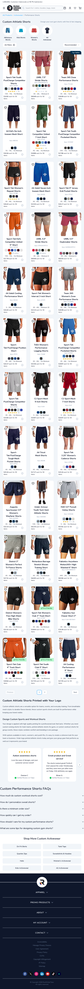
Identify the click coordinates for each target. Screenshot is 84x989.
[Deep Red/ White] (33, 142)
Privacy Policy (42, 952)
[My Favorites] (75, 8)
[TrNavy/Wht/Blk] (73, 466)
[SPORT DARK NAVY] (65, 88)
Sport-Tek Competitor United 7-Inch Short (41, 134)
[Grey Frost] (15, 573)
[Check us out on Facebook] (25, 974)
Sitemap (42, 966)
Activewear (18, 15)
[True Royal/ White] (45, 142)
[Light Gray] (73, 253)
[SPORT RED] (71, 88)
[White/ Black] (39, 672)
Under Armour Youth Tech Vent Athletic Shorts (41, 510)
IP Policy (42, 963)
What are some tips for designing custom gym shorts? (26, 828)
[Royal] (38, 412)
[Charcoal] (38, 573)
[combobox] (42, 8)
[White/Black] (6, 250)
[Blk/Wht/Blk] (64, 466)
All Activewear (62, 868)
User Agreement (42, 949)
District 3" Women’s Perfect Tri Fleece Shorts (14, 564)
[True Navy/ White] (48, 142)
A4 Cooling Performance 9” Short (68, 667)
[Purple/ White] (48, 672)
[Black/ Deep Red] (45, 672)
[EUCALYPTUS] (33, 85)
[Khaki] (73, 519)
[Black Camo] (42, 85)
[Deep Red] (41, 624)
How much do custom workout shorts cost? (21, 795)
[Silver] (9, 88)
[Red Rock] (48, 85)
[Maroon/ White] (18, 250)
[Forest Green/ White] (39, 142)
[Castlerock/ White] (38, 521)
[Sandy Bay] (45, 250)
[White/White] (21, 250)
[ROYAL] (38, 198)
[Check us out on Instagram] (36, 974)
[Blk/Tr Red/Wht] (70, 466)
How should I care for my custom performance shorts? (26, 821)
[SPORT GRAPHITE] (62, 88)
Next (75, 692)
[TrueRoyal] (15, 358)
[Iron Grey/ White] (36, 142)
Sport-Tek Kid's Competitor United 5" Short (13, 242)
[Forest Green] (39, 621)
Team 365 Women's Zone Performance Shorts (68, 296)
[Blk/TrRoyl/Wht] (67, 466)
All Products (7, 15)
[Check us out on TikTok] (53, 974)
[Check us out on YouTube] (48, 974)
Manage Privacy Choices (42, 945)
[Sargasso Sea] (70, 519)
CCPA (42, 956)
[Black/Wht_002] (41, 521)
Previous (10, 692)
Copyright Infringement (42, 959)
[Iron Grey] (12, 88)
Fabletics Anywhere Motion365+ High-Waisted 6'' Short (68, 564)
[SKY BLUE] (37, 88)
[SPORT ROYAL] (74, 88)
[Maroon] (45, 621)
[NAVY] (15, 148)
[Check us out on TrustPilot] (59, 974)
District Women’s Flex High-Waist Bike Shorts (14, 616)
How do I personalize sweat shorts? (17, 802)
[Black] (6, 88)
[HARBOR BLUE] (76, 253)
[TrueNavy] (16, 196)
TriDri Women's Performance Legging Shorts (41, 347)
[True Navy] (15, 88)
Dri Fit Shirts (22, 846)
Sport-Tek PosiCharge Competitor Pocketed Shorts (69, 347)
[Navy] (44, 412)
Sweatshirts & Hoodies (62, 854)
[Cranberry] (61, 253)
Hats (22, 861)
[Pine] (64, 253)
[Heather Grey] (68, 198)
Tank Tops (62, 846)
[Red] (67, 410)
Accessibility (42, 942)
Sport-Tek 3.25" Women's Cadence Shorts (68, 455)
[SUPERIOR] (39, 85)
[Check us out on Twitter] (31, 974)
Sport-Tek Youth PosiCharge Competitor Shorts (14, 80)
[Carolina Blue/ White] (42, 142)
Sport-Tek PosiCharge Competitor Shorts (14, 401)
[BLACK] (68, 88)
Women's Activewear (62, 861)
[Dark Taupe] (70, 253)
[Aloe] (39, 250)
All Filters (8, 45)
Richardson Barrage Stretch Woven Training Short (41, 564)
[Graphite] (9, 358)
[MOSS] (36, 85)
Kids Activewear (22, 868)
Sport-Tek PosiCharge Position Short (15, 347)
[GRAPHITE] (45, 85)
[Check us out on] (42, 974)
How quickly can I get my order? (15, 815)
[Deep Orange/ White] (37, 145)
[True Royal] (18, 88)
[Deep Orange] (42, 621)
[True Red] (21, 88)
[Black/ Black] (42, 672)
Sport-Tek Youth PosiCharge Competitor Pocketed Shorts (69, 134)
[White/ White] (33, 672)
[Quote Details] (22, 98)
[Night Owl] (64, 519)
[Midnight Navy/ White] (44, 521)
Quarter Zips (22, 854)
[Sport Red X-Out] (33, 250)
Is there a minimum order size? (15, 808)
